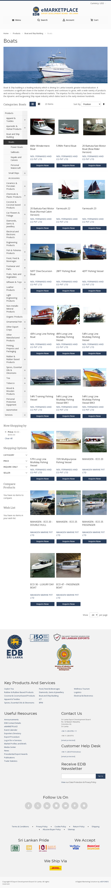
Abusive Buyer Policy (52, 829)
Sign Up (100, 776)
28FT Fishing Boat (66, 271)
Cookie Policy (60, 826)
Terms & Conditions (20, 826)
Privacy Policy (41, 826)
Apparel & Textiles (12, 699)
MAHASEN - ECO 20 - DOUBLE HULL (41, 523)
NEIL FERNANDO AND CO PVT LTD (41, 158)
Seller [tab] (6, 472)
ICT (40, 699)
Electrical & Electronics (83, 696)
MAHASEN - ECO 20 (92, 459)
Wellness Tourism (82, 689)
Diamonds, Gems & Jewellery (51, 692)
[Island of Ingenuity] (47, 848)
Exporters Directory (12, 733)
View (63, 782)
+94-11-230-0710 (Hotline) (71, 752)
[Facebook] (28, 805)
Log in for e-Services (13, 740)
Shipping (95, 826)
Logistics (77, 692)
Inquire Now (42, 165)
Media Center (10, 747)
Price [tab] (6, 461)
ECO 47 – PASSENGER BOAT (67, 586)
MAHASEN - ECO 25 (66, 521)
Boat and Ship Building (34, 33)
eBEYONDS (104, 881)
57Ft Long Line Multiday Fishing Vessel (39, 462)
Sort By (77, 104)
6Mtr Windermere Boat (40, 147)
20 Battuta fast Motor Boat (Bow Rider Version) (94, 148)
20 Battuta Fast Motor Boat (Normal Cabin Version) (42, 211)
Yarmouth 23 (89, 208)
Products (16, 33)
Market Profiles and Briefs (15, 743)
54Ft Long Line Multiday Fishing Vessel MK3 (91, 399)
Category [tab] (8, 455)
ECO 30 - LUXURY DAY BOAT (42, 586)
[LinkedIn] (47, 805)
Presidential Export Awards (16, 754)
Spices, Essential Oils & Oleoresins (19, 702)
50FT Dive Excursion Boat (41, 273)
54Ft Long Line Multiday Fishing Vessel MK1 (65, 399)
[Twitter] (37, 805)
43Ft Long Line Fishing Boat (42, 335)
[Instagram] (56, 805)
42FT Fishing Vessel (92, 271)
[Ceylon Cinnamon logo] (29, 848)
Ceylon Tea (9, 689)
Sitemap (71, 829)
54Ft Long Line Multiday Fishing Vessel (91, 336)
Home (6, 33)
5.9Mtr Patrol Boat (66, 145)
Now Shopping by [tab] (14, 425)
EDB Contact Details (12, 723)
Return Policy (78, 826)
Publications (9, 757)
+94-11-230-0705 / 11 (69, 731)
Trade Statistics (10, 761)
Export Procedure (12, 737)
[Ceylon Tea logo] (15, 848)
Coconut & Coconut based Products (19, 696)
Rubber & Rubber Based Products (19, 692)
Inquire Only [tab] (10, 466)
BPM (41, 702)
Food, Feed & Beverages (49, 689)
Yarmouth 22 (63, 208)
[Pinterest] (74, 805)
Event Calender (10, 730)
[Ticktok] (84, 805)
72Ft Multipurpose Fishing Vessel (66, 460)
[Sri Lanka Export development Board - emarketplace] (55, 11)
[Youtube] (65, 805)
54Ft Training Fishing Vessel (41, 398)
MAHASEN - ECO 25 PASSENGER (92, 523)
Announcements (11, 719)
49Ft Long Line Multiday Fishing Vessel (65, 336)
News (6, 750)
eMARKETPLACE (11, 726)
